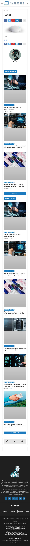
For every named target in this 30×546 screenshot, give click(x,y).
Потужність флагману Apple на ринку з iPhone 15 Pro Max (15, 524)
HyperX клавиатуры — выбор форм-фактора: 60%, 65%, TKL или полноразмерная (14, 185)
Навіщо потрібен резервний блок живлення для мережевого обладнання (16, 537)
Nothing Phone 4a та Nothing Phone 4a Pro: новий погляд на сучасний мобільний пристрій (15, 531)
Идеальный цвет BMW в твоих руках (15, 533)
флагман (13, 511)
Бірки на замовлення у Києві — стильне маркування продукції (15, 529)
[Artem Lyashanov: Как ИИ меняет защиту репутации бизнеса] (15, 127)
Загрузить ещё (15, 193)
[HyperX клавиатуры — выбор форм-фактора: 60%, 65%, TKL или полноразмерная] (15, 166)
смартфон (5, 511)
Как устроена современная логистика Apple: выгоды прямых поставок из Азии (15, 425)
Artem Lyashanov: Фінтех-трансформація (12, 108)
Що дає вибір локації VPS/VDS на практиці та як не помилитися (15, 385)
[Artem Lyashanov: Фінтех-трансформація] (15, 89)
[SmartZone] (14, 3)
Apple (27, 511)
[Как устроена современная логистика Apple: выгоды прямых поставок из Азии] (15, 405)
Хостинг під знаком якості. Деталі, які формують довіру (15, 535)
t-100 (15, 61)
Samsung (20, 511)
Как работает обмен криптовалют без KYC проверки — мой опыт (16, 527)
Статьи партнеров (9, 105)
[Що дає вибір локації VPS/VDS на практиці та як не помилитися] (15, 367)
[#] (10, 542)
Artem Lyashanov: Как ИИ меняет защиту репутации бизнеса (15, 146)
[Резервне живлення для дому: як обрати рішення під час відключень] (15, 331)
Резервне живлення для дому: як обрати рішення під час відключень (15, 349)
